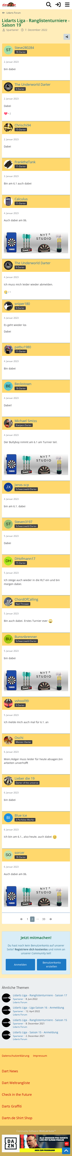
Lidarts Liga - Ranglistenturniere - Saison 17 (40, 995)
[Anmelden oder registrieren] (58, 4)
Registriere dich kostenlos (31, 949)
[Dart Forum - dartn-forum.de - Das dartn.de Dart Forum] (9, 4)
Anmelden (20, 964)
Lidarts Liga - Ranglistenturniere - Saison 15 (40, 1020)
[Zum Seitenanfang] (66, 1150)
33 (43, 919)
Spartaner (18, 999)
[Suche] (48, 4)
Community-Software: (36, 1131)
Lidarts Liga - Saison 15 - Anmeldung (35, 1032)
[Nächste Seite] (50, 919)
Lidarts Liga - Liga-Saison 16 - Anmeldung (38, 1007)
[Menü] (67, 4)
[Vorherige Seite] (21, 919)
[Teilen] (67, 37)
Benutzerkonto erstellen (52, 964)
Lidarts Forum (20, 1002)
